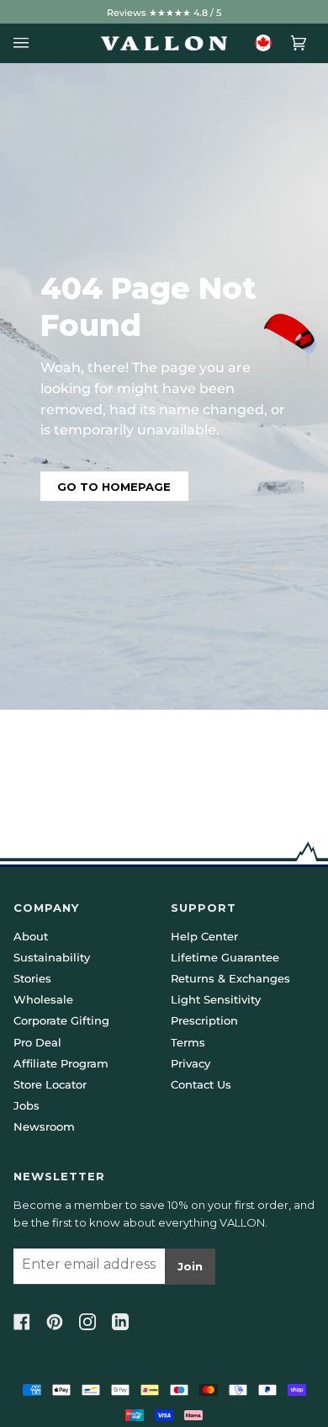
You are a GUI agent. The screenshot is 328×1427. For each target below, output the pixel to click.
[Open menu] (26, 43)
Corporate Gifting (61, 1020)
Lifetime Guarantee (225, 957)
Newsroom (44, 1126)
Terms (188, 1042)
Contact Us (201, 1084)
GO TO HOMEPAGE (114, 486)
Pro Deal (37, 1042)
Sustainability (51, 957)
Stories (32, 978)
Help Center (204, 936)
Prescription (204, 1020)
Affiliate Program (60, 1063)
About (30, 936)
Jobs (26, 1105)
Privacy (190, 1063)
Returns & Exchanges (230, 978)
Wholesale (43, 999)
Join (190, 1266)
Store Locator (50, 1084)
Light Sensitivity (216, 999)
